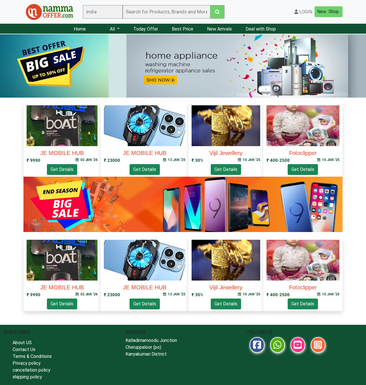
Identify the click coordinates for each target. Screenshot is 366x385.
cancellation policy (31, 370)
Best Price (182, 29)
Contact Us (24, 349)
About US (22, 342)
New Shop (328, 11)
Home (80, 29)
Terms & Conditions (32, 356)
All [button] (113, 29)
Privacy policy (27, 363)
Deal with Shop (261, 29)
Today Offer (145, 29)
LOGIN (305, 12)
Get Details (62, 169)
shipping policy (27, 377)
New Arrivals (219, 29)
